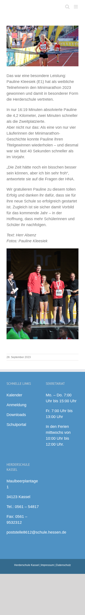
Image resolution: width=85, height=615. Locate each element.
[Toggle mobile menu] (76, 6)
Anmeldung (16, 405)
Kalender (14, 395)
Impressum (47, 565)
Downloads (16, 415)
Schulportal (16, 424)
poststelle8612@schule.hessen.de (36, 532)
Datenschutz (63, 565)
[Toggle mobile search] (67, 6)
